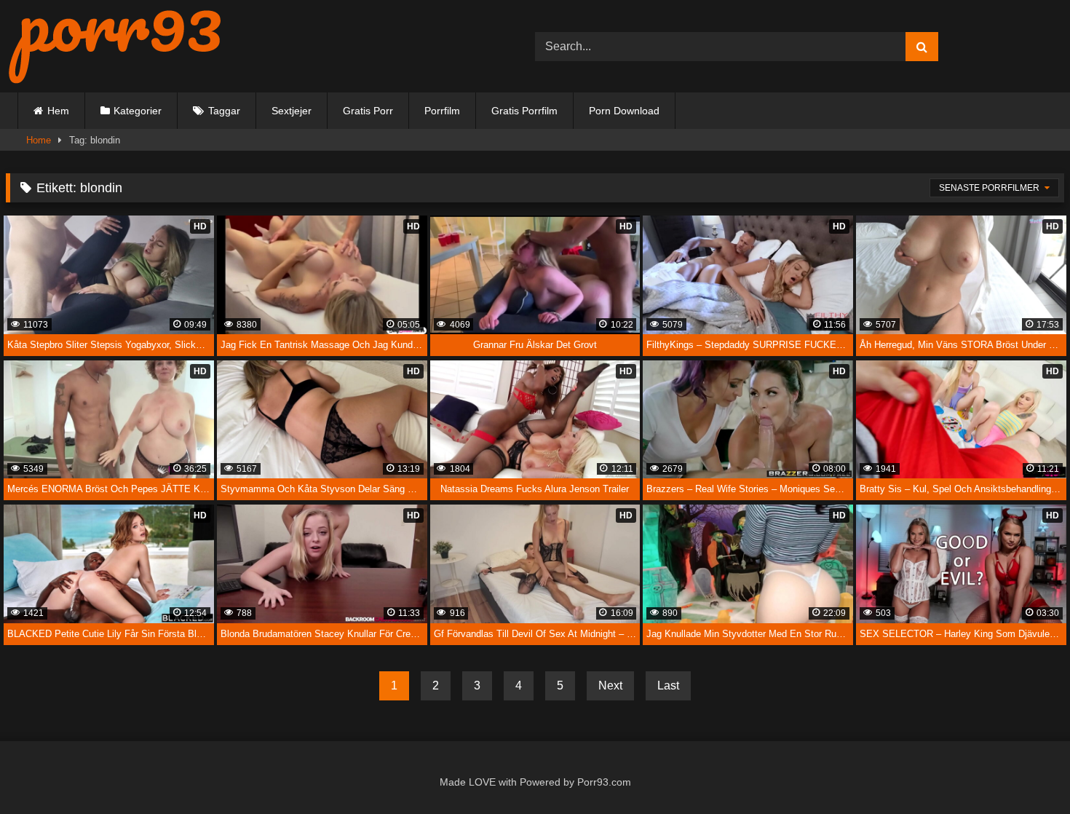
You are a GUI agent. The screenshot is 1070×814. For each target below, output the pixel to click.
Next (610, 685)
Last (668, 685)
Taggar (224, 110)
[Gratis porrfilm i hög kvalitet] (115, 46)
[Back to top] (1025, 771)
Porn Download (624, 110)
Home (38, 140)
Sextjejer (292, 110)
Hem (58, 110)
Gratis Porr (368, 110)
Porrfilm (442, 110)
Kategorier (138, 110)
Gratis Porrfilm (524, 110)
